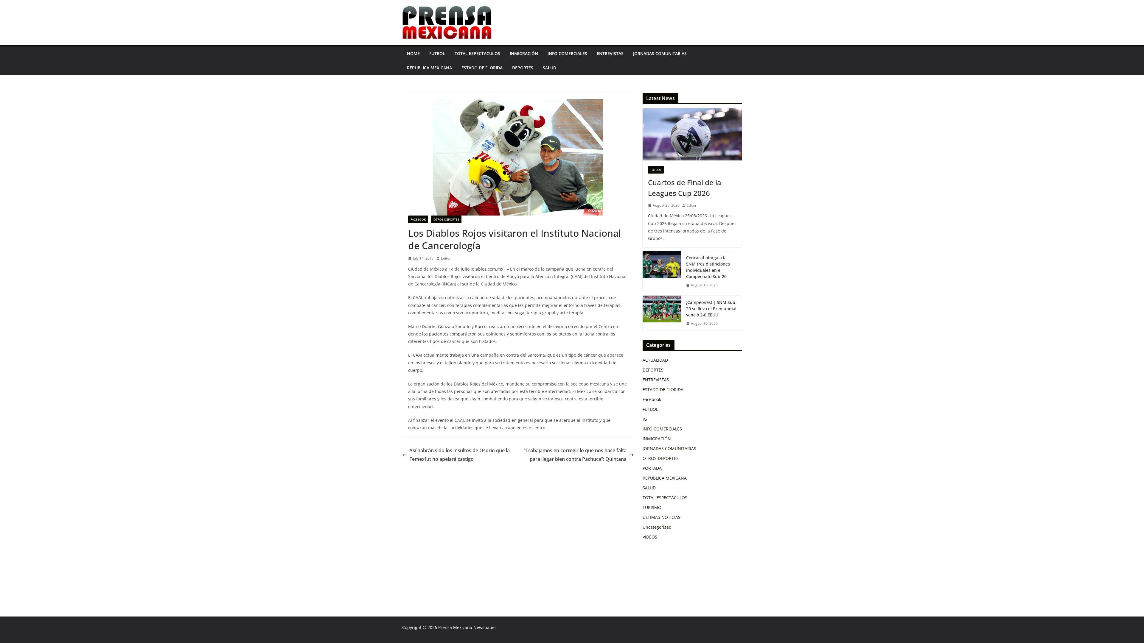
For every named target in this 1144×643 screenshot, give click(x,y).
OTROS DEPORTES (446, 219)
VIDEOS (650, 537)
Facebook (418, 219)
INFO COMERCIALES (567, 53)
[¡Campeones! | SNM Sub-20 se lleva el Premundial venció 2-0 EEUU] (662, 313)
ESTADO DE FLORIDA (482, 68)
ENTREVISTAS (610, 53)
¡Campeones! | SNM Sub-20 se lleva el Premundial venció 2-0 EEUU (711, 308)
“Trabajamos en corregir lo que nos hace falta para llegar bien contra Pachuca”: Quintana (575, 454)
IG (645, 419)
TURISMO (652, 507)
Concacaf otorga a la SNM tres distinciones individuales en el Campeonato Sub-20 (708, 267)
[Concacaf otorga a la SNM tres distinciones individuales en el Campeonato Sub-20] (662, 271)
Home (413, 53)
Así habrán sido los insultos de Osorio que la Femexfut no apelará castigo (459, 454)
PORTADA (652, 468)
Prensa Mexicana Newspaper (467, 627)
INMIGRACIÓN (524, 53)
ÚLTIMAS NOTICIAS (661, 517)
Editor (446, 258)
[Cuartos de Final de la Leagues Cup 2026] (692, 134)
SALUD (549, 68)
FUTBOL (437, 53)
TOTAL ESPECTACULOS (477, 53)
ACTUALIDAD (655, 360)
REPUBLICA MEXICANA (429, 68)
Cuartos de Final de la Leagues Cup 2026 (684, 187)
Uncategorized (657, 527)
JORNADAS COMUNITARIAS (660, 53)
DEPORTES (522, 68)
